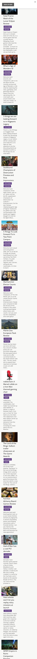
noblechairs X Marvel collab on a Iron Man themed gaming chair (10, 386)
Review (7, 29)
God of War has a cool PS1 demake (9, 549)
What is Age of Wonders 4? (9, 67)
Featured (8, 27)
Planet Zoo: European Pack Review (9, 333)
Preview (7, 74)
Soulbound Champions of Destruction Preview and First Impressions (9, 174)
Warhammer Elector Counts (9, 283)
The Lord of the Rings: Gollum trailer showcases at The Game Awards (9, 449)
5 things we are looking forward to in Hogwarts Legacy (10, 120)
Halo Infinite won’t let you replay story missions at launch (8, 602)
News (6, 398)
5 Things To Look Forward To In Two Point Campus (10, 235)
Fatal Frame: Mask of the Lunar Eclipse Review (9, 20)
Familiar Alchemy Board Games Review (9, 501)
